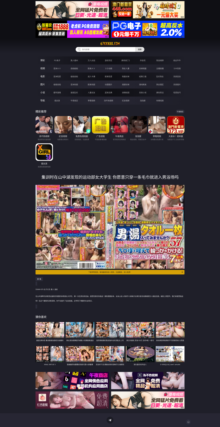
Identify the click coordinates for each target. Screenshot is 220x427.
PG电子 (57, 60)
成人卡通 (91, 76)
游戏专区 (108, 60)
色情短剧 (160, 100)
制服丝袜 (125, 76)
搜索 (140, 49)
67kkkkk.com (110, 43)
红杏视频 (125, 100)
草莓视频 (91, 100)
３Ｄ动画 (108, 68)
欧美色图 (91, 84)
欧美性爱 (108, 76)
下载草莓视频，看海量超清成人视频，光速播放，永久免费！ (110, 272)
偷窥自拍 (57, 84)
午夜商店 (74, 100)
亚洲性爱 (57, 76)
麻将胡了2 (125, 60)
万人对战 (91, 60)
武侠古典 (108, 92)
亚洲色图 (74, 84)
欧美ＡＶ (91, 68)
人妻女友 (91, 92)
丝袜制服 (142, 68)
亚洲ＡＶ (57, 68)
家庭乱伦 (74, 92)
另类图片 (177, 84)
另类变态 (177, 76)
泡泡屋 (143, 100)
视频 (42, 68)
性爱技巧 (177, 92)
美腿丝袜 (125, 84)
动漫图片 (108, 84)
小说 (42, 92)
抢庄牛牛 (177, 60)
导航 (42, 100)
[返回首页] (188, 422)
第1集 (39, 279)
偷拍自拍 (74, 76)
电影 (42, 76)
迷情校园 (125, 92)
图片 (42, 84)
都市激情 (57, 92)
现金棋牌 (160, 60)
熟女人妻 (125, 68)
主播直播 (160, 68)
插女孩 (57, 100)
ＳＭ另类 (177, 68)
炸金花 (143, 60)
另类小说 (142, 92)
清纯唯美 (142, 84)
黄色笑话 (160, 92)
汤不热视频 (108, 100)
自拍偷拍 (74, 68)
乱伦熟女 (160, 76)
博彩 (42, 60)
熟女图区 (160, 84)
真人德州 (74, 60)
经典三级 (142, 76)
